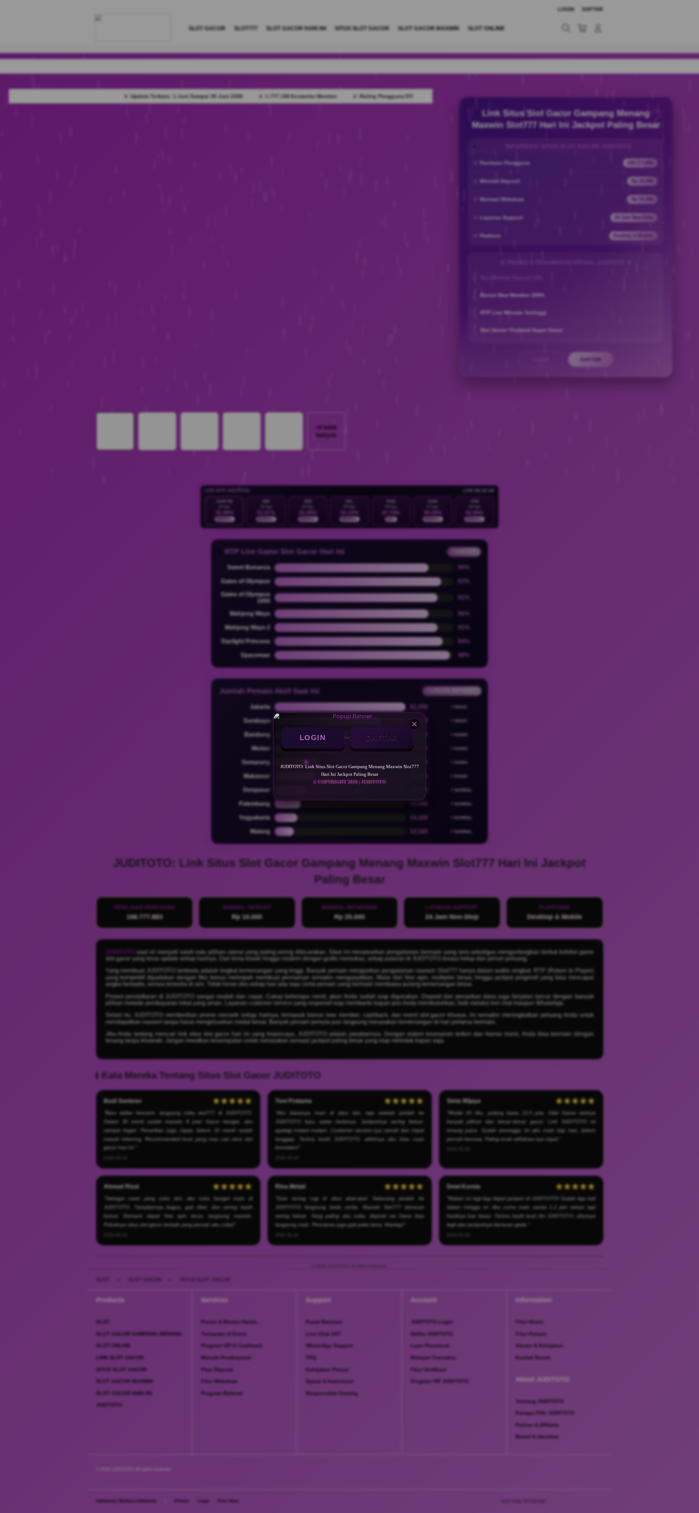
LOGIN (313, 738)
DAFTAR (382, 738)
